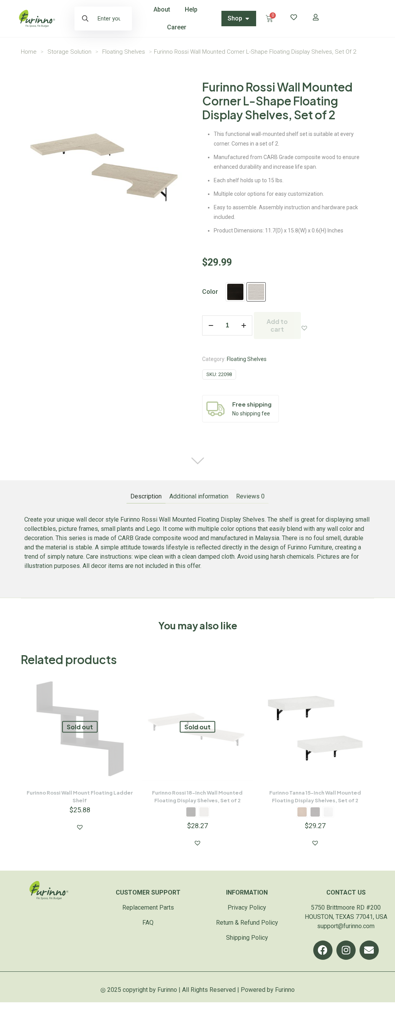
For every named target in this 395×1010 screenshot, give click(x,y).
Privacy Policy (247, 907)
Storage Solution (69, 51)
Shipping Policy (247, 937)
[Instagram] (346, 950)
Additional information (198, 496)
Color (210, 291)
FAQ (148, 922)
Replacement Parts (148, 907)
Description (146, 496)
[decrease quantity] (211, 325)
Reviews (250, 496)
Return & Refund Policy (247, 922)
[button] (304, 327)
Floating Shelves (123, 51)
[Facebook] (323, 950)
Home (29, 51)
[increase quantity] (243, 325)
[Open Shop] (247, 18)
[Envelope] (369, 950)
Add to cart (277, 325)
